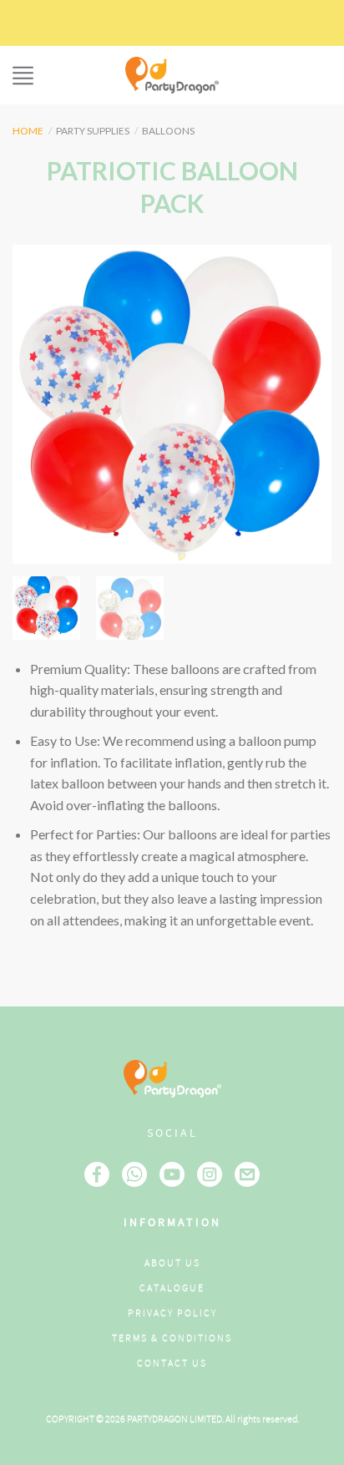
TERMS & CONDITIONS (172, 1338)
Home (28, 130)
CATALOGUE (172, 1288)
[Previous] (40, 404)
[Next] (304, 404)
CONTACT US (172, 1363)
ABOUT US (172, 1263)
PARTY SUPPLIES (92, 130)
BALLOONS (168, 130)
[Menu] (23, 75)
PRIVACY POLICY (172, 1313)
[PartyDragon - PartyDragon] (172, 75)
